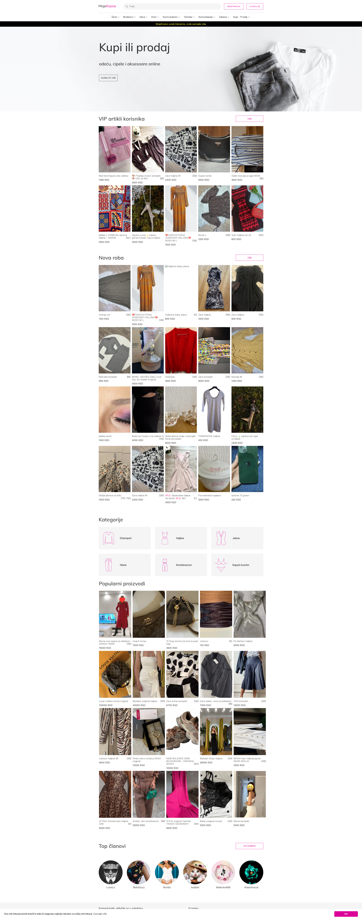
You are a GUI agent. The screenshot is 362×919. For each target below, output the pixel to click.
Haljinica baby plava (176, 314)
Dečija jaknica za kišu (110, 495)
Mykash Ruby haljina (211, 758)
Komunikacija (206, 17)
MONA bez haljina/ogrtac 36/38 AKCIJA (247, 760)
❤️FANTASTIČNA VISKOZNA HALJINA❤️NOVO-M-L (178, 238)
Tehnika (188, 17)
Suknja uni (104, 314)
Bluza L (202, 235)
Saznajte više (108, 78)
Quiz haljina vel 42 (241, 235)
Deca (142, 17)
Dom (153, 17)
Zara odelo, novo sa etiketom (215, 701)
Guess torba (204, 175)
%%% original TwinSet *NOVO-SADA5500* (178, 822)
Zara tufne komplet (176, 701)
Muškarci (128, 17)
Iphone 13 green (240, 495)
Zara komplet (205, 376)
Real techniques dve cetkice (113, 175)
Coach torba (139, 641)
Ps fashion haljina (243, 641)
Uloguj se (255, 6)
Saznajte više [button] (100, 914)
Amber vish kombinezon (146, 821)
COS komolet (241, 701)
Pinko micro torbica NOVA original (147, 760)
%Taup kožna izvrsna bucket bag (182, 642)
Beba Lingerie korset (211, 821)
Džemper (170, 376)
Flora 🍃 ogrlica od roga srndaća (244, 437)
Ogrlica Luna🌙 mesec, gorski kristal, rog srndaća (146, 236)
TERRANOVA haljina (209, 436)
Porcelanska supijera (209, 495)
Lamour (204, 641)
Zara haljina (204, 314)
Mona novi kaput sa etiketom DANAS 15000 (114, 642)
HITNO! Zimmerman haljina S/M (113, 822)
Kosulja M (236, 376)
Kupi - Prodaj (240, 17)
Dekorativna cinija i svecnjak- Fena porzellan (180, 437)
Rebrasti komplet (108, 376)
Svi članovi (250, 846)
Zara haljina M (172, 175)
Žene (114, 17)
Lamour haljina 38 (108, 758)
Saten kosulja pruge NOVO (245, 175)
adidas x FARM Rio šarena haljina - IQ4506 (113, 236)
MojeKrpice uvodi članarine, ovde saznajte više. (181, 24)
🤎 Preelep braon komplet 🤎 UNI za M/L (146, 177)
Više (249, 119)
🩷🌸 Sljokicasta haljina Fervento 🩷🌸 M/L (177, 497)
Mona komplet (241, 821)
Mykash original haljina (145, 701)
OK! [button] (346, 914)
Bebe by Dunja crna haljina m (148, 436)
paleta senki (105, 436)
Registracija (233, 6)
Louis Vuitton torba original (113, 701)
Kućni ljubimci (170, 17)
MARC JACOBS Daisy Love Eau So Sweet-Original (146, 378)
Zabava (223, 17)
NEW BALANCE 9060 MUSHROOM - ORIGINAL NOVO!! (180, 761)
